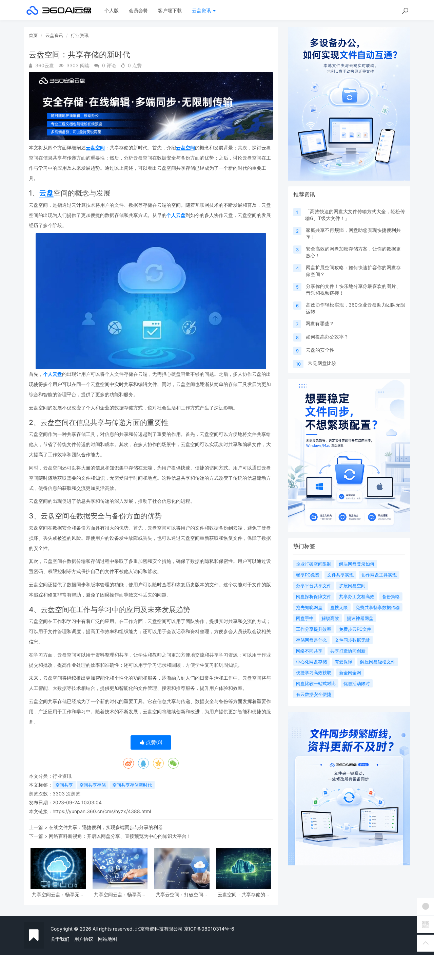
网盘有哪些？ (319, 323)
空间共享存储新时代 (132, 785)
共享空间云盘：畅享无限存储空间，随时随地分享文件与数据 (58, 894)
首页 (33, 35)
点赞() (153, 742)
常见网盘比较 (322, 363)
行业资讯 (79, 35)
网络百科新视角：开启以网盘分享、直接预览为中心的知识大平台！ (120, 836)
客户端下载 (170, 10)
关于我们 (60, 939)
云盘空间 (95, 147)
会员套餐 (138, 10)
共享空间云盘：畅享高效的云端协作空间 (120, 894)
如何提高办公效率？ (327, 336)
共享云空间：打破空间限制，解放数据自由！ (182, 894)
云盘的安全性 (320, 350)
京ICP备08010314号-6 (209, 929)
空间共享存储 (92, 785)
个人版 (111, 10)
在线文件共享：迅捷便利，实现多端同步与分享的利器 (106, 827)
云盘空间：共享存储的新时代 (244, 894)
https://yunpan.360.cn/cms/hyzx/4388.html (102, 811)
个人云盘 (175, 215)
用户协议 (83, 939)
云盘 (46, 193)
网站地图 (107, 939)
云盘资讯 (202, 10)
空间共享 (64, 785)
